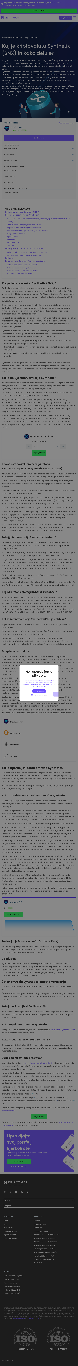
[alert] (39, 683)
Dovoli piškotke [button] (39, 691)
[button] (39, 695)
